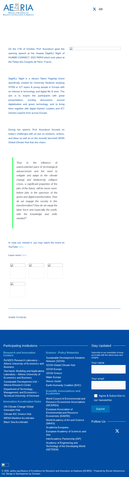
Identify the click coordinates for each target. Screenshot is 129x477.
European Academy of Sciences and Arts (66, 433)
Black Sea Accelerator (16, 422)
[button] (105, 8)
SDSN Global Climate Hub (60, 365)
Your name (97, 362)
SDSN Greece (54, 373)
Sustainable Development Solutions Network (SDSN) (65, 359)
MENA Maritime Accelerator (19, 418)
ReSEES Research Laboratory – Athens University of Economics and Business (24, 363)
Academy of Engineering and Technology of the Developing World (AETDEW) (65, 446)
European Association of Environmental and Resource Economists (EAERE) (62, 412)
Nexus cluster (53, 381)
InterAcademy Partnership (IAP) (63, 438)
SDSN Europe (54, 369)
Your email (97, 378)
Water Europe (53, 377)
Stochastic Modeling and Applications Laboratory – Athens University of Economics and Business (24, 374)
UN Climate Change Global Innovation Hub (18, 408)
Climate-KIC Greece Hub (17, 414)
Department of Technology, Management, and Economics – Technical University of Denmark (21, 392)
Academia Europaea (57, 427)
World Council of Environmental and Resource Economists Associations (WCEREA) (65, 402)
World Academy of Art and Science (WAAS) (65, 422)
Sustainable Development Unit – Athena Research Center (21, 383)
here (20, 246)
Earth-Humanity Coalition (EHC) (63, 385)
